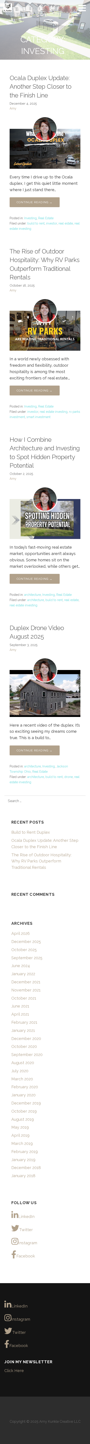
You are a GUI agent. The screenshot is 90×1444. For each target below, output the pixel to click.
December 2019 (26, 1103)
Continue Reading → (35, 202)
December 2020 (26, 1038)
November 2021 (26, 990)
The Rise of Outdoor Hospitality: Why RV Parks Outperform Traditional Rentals (41, 861)
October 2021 (23, 998)
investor (51, 223)
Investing (30, 218)
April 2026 (20, 933)
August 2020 (22, 1062)
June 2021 (20, 1006)
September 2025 (26, 957)
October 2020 (24, 1046)
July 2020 (19, 1071)
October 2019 (24, 1111)
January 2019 (23, 1159)
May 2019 (20, 1127)
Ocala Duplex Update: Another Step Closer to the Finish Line (40, 86)
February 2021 (24, 1022)
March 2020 (22, 1079)
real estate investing (54, 411)
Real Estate (46, 218)
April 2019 (20, 1135)
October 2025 (24, 949)
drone (68, 777)
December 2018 (26, 1167)
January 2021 (23, 1030)
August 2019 (22, 1119)
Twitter (26, 1229)
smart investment (38, 417)
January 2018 (23, 1175)
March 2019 (22, 1143)
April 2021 (20, 1014)
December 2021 (25, 982)
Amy (13, 108)
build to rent (36, 223)
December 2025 (26, 941)
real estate (66, 223)
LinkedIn (26, 1216)
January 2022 (23, 974)
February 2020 (24, 1087)
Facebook (25, 1256)
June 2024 (20, 965)
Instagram (27, 1243)
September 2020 (27, 1054)
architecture (32, 594)
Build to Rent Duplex (30, 832)
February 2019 (24, 1151)
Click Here (14, 1370)
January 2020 (23, 1095)
